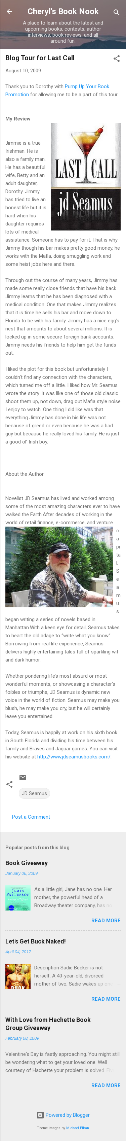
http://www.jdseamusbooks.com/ (74, 757)
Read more (106, 921)
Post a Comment (31, 817)
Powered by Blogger (67, 1115)
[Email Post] (23, 780)
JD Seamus (34, 793)
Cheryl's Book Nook (63, 11)
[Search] (117, 13)
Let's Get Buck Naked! (35, 941)
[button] (117, 60)
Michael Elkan (77, 1128)
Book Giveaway (26, 862)
